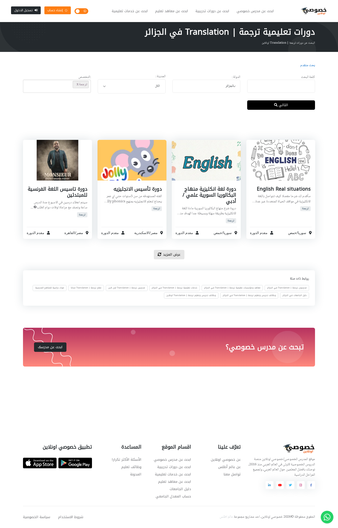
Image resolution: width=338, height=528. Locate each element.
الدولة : (236, 77)
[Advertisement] (166, 128)
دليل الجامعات (180, 489)
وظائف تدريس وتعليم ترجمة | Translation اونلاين (191, 295)
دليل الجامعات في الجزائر (295, 295)
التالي (283, 105)
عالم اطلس (226, 517)
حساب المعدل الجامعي (173, 496)
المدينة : (160, 76)
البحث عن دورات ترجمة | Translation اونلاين (288, 42)
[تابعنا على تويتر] (290, 485)
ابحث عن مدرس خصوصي (255, 11)
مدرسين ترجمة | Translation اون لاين (126, 288)
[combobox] (206, 86)
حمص (292, 233)
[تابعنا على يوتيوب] (280, 485)
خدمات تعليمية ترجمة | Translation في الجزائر (174, 288)
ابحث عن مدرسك (50, 347)
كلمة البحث (308, 77)
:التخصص (84, 77)
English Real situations (283, 189)
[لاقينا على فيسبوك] (311, 485)
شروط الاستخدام (70, 517)
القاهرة (69, 233)
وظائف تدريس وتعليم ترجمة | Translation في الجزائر (249, 295)
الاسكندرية (141, 233)
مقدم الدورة (258, 233)
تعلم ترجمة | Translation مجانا (86, 288)
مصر (154, 233)
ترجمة (305, 208)
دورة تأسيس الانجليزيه (137, 189)
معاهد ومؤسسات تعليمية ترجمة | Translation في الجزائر (232, 288)
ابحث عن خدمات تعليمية (130, 11)
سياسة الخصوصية (36, 517)
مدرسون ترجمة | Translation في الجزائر (287, 288)
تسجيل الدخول (23, 10)
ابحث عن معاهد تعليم (171, 11)
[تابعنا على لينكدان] (269, 485)
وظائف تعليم (131, 467)
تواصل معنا (232, 474)
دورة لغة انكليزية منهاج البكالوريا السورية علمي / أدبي (209, 195)
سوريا (302, 233)
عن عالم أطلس (229, 467)
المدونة (135, 474)
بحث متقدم (307, 65)
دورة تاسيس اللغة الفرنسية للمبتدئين (57, 192)
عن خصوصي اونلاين (226, 459)
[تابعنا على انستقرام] (301, 485)
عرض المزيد (171, 254)
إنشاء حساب (55, 10)
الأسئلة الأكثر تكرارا (126, 459)
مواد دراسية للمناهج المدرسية (49, 288)
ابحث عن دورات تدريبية (212, 11)
